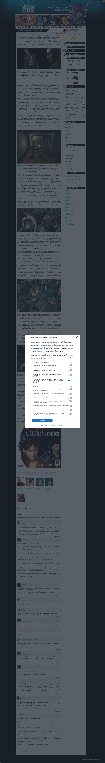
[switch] (70, 365)
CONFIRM (42, 420)
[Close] (77, 337)
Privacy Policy (61, 425)
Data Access (52, 425)
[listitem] (52, 362)
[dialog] (52, 381)
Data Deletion (44, 425)
